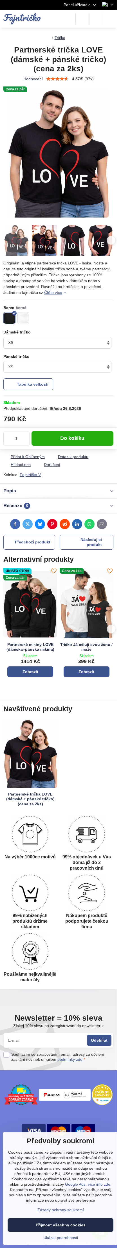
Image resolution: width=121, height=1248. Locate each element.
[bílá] (23, 318)
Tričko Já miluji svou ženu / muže (86, 647)
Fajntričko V (30, 474)
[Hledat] (82, 18)
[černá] (9, 318)
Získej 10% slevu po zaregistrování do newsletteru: (58, 1025)
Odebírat (99, 1040)
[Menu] (110, 18)
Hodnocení (33, 79)
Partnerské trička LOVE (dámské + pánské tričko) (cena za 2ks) (30, 799)
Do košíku (72, 438)
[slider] (57, 79)
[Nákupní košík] (96, 18)
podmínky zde (69, 1059)
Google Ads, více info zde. (88, 1184)
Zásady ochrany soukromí (60, 1210)
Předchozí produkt (32, 542)
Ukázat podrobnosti (60, 1237)
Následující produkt (91, 542)
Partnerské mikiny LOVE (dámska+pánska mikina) (30, 647)
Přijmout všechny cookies (61, 1225)
